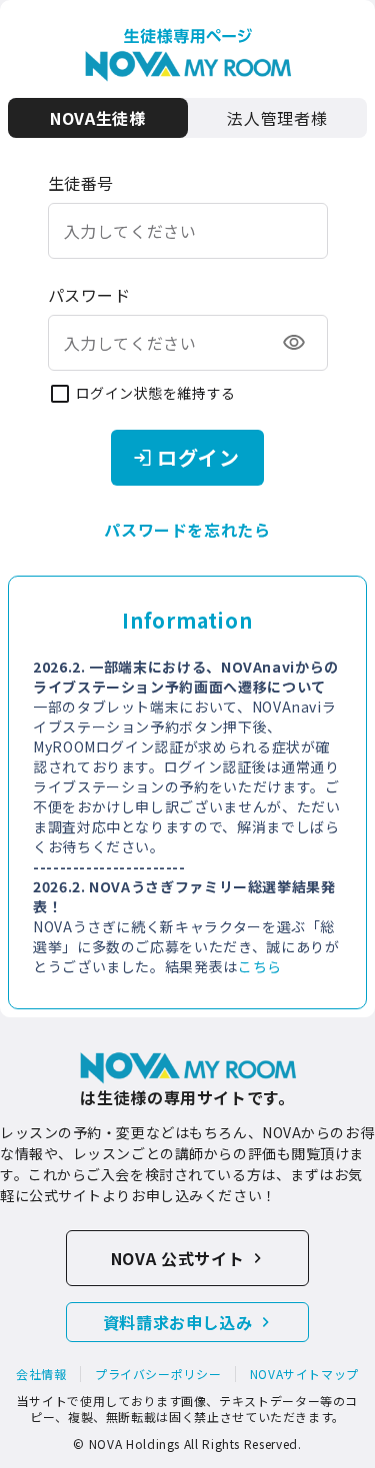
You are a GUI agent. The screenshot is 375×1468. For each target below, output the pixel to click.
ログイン (198, 457)
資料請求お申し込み (178, 1322)
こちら (260, 966)
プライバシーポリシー (158, 1374)
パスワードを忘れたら (187, 530)
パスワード (89, 295)
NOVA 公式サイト (177, 1258)
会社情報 (41, 1374)
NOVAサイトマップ (304, 1374)
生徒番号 (81, 183)
